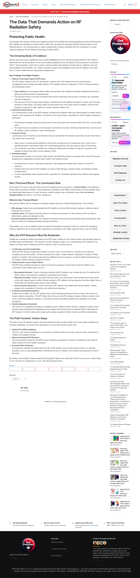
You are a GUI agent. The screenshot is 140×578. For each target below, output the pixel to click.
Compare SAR (120, 166)
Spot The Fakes (120, 203)
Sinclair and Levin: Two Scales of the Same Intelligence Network (120, 267)
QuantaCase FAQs (116, 32)
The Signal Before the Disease (120, 424)
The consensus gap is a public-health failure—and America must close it (119, 325)
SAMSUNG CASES (121, 238)
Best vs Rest (120, 210)
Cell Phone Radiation (22, 16)
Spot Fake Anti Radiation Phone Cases (75, 11)
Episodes (114, 92)
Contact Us (120, 180)
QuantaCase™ (120, 195)
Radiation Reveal (120, 159)
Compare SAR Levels (59, 549)
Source (12, 366)
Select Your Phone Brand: (119, 61)
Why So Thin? (120, 226)
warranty (91, 525)
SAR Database (120, 173)
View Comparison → (116, 445)
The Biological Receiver (118, 345)
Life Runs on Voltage (117, 318)
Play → (126, 96)
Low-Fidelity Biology (117, 362)
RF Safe (24, 388)
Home (11, 16)
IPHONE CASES (120, 232)
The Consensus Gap (117, 332)
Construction (120, 218)
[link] (120, 92)
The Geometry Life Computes (120, 312)
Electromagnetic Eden (117, 293)
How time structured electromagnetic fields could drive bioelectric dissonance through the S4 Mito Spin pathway (119, 386)
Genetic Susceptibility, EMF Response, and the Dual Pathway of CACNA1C (119, 417)
